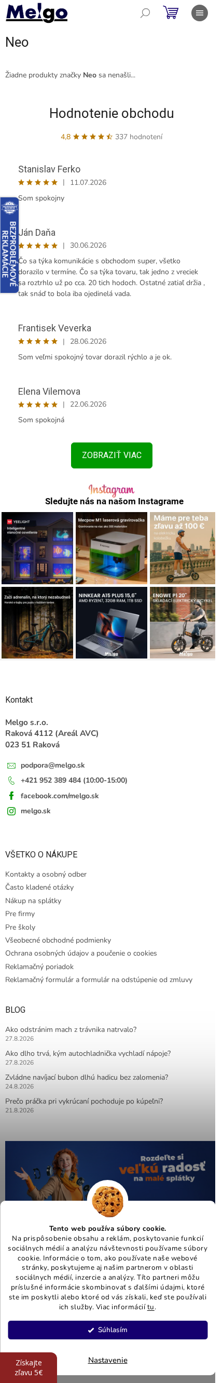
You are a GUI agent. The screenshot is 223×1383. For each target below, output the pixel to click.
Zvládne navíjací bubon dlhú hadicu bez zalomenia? (86, 1077)
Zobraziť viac (112, 455)
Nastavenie (108, 1360)
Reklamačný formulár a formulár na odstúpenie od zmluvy (98, 980)
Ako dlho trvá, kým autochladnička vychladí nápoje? (88, 1053)
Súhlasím (113, 1330)
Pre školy (20, 927)
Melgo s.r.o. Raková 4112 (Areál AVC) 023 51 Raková (52, 733)
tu (151, 1307)
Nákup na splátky (33, 901)
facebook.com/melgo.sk (60, 796)
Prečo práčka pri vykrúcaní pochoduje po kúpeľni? (84, 1101)
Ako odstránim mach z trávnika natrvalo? (70, 1030)
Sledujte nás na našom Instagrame (114, 501)
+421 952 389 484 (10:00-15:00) (74, 780)
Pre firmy (20, 914)
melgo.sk (36, 811)
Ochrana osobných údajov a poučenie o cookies (81, 953)
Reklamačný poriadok (39, 967)
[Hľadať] (145, 13)
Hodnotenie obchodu (111, 113)
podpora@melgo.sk (53, 765)
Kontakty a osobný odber (46, 874)
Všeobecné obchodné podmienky (58, 940)
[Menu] (199, 13)
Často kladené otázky (39, 887)
